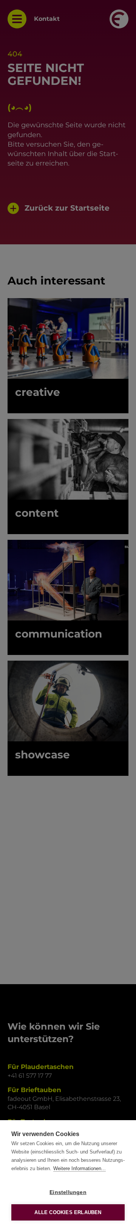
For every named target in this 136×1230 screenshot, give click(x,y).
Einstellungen (68, 1192)
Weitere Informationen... (79, 1168)
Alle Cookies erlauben (67, 1212)
